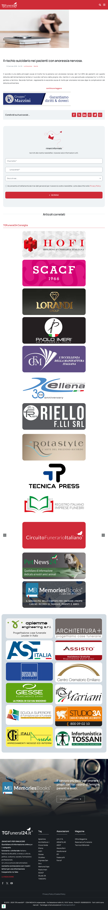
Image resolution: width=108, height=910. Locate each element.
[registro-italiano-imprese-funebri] (54, 492)
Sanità (36, 66)
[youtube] (11, 883)
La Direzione (28, 66)
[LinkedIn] (84, 114)
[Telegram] (94, 114)
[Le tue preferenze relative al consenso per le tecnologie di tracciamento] (4, 906)
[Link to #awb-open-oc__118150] (104, 5)
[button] (4, 535)
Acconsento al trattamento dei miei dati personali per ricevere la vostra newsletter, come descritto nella (54, 186)
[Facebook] (74, 114)
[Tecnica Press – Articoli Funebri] (54, 463)
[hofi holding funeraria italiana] (54, 232)
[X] (79, 114)
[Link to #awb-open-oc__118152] (100, 5)
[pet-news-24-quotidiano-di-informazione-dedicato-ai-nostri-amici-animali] (54, 553)
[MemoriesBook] (26, 788)
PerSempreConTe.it (68, 905)
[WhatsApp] (89, 114)
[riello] (54, 404)
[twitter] (7, 883)
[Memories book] (81, 788)
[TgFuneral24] (9, 3)
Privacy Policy (95, 186)
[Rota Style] (54, 435)
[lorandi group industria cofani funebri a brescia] (54, 289)
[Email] (100, 114)
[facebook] (3, 883)
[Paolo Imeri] (54, 318)
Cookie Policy (60, 894)
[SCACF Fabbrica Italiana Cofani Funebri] (54, 260)
